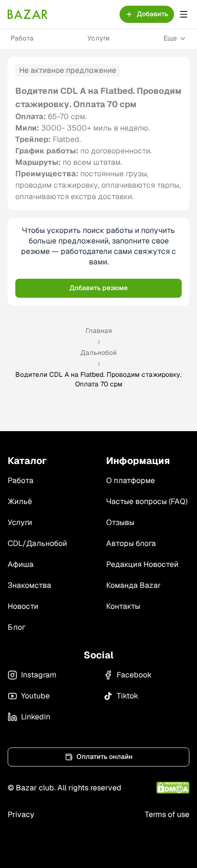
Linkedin (35, 717)
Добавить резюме (98, 287)
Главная (99, 330)
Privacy (21, 814)
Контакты (123, 606)
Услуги (98, 38)
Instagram (38, 675)
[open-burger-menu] (183, 14)
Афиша (20, 564)
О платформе (130, 480)
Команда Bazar (133, 585)
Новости (23, 606)
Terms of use (167, 814)
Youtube (35, 696)
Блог (16, 627)
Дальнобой (98, 352)
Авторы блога (131, 543)
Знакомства (29, 585)
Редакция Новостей (142, 564)
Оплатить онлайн (104, 756)
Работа (22, 38)
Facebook (134, 675)
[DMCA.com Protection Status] (172, 788)
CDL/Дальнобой (37, 543)
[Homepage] (28, 14)
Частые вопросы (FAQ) (146, 501)
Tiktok (127, 696)
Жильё (20, 501)
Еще (170, 38)
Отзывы (120, 522)
